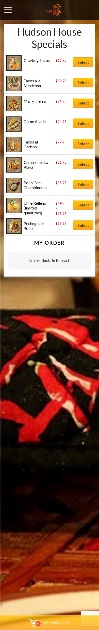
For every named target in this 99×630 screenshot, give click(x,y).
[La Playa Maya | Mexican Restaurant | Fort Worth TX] (53, 10)
